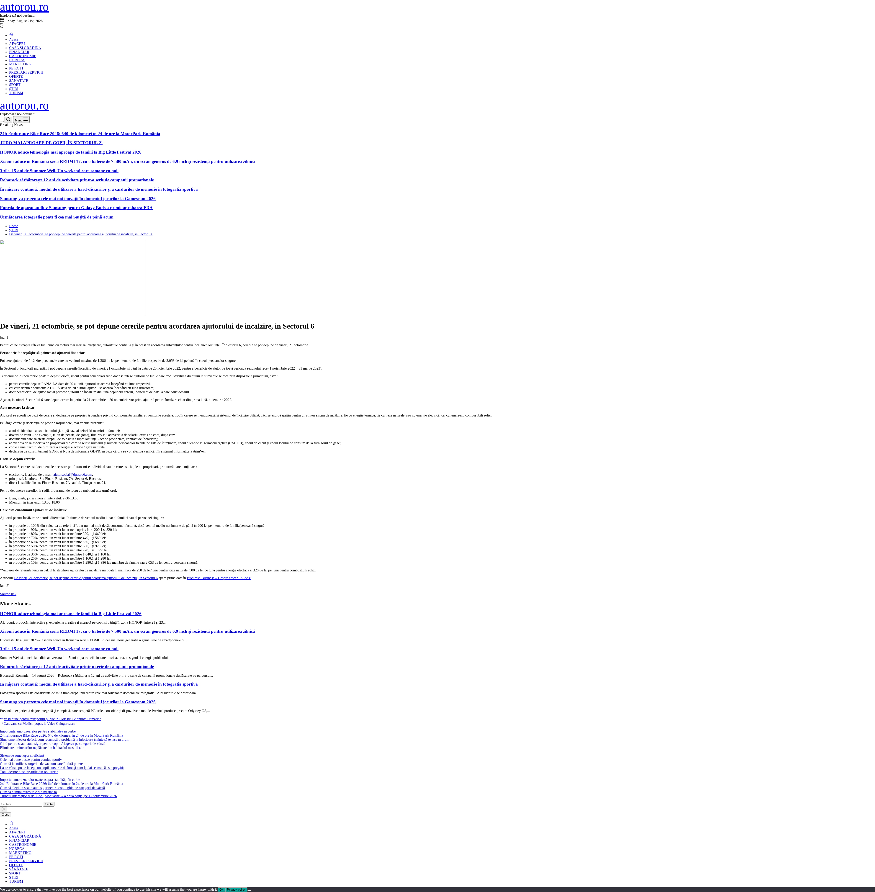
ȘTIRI (13, 89)
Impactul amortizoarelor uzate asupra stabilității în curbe (40, 779)
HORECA (17, 60)
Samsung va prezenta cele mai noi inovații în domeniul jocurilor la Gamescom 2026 (78, 198)
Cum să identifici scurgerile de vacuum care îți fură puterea (42, 764)
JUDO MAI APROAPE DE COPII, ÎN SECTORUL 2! (51, 142)
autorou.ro (24, 6)
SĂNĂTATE (18, 80)
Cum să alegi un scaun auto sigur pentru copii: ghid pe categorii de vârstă (52, 788)
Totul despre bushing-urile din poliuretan (29, 772)
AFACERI (17, 44)
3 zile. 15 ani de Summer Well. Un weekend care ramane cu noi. (59, 170)
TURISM (16, 93)
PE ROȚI (16, 68)
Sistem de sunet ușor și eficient (22, 755)
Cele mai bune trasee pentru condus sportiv (31, 759)
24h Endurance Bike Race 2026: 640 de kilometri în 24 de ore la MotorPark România (80, 133)
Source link (8, 594)
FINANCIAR (19, 52)
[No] (249, 890)
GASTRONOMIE (22, 56)
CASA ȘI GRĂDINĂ (25, 48)
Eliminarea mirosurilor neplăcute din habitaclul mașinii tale (42, 748)
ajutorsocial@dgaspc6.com (72, 474)
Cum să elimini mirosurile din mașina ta (28, 792)
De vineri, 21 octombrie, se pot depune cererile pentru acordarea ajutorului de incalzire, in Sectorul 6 (86, 578)
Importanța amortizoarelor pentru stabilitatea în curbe (38, 731)
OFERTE (16, 76)
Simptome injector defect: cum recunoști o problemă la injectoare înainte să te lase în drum (64, 739)
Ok (221, 889)
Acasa (13, 39)
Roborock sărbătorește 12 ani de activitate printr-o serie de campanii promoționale (77, 179)
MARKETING (20, 64)
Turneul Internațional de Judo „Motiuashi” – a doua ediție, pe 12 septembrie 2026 (58, 796)
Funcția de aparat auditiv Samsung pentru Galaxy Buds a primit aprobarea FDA (76, 207)
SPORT (15, 85)
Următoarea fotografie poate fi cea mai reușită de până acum (56, 217)
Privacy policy (236, 889)
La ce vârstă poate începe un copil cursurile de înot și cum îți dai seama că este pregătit (62, 768)
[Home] (11, 35)
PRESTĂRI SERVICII (26, 72)
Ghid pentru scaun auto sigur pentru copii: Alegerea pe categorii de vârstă (52, 743)
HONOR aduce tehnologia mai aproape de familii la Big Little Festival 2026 (71, 152)
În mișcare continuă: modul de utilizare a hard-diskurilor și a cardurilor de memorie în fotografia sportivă (99, 189)
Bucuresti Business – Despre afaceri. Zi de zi (219, 578)
